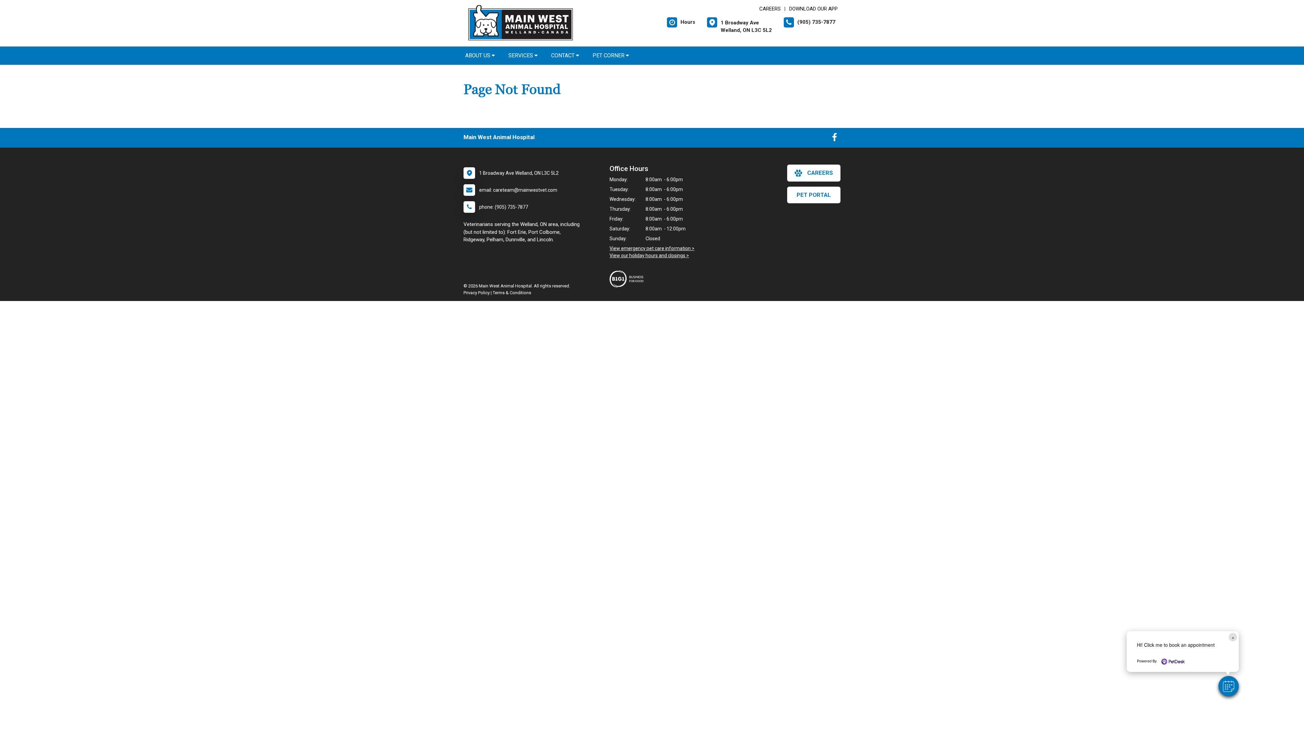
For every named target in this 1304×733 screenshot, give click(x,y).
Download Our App (813, 9)
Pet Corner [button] (609, 55)
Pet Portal (814, 194)
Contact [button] (563, 55)
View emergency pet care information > (652, 248)
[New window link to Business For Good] (628, 279)
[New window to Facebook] (834, 139)
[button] (1228, 686)
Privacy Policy (477, 292)
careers (820, 172)
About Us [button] (478, 55)
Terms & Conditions (512, 292)
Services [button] (521, 55)
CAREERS (770, 9)
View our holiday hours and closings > (649, 255)
